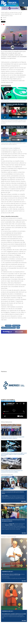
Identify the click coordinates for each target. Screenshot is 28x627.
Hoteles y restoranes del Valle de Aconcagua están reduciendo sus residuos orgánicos (12, 437)
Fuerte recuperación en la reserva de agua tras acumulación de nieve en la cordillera (11, 471)
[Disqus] (14, 351)
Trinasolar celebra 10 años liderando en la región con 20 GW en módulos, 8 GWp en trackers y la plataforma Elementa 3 (13, 454)
